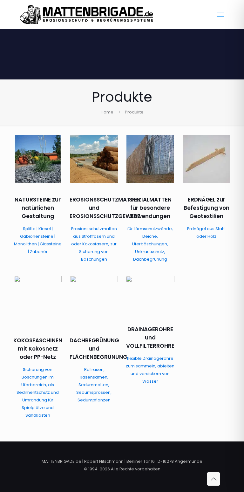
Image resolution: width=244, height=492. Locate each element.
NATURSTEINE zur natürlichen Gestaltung (38, 208)
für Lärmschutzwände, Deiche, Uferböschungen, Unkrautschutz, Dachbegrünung (150, 244)
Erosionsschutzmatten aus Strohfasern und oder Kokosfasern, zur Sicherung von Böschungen (94, 244)
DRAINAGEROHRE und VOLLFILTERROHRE (150, 337)
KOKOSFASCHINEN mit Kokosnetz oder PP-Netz (37, 349)
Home (107, 112)
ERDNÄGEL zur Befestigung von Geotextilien (206, 208)
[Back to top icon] (213, 479)
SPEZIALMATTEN (150, 199)
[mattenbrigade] (86, 14)
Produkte (134, 112)
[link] (37, 159)
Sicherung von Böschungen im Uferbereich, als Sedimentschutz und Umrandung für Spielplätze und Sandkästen (38, 392)
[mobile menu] (220, 14)
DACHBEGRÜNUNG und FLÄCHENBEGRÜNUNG (98, 349)
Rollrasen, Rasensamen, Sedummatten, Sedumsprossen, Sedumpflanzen (94, 384)
